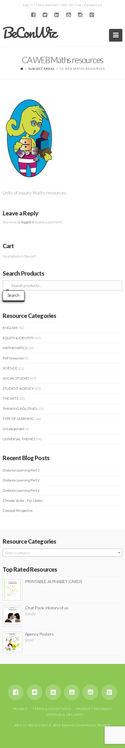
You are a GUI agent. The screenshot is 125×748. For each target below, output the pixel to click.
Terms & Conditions (51, 709)
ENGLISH (10, 328)
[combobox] (63, 553)
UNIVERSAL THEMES (19, 439)
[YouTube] (68, 15)
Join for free (71, 5)
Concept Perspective (18, 510)
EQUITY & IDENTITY (18, 338)
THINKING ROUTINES (20, 408)
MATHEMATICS (15, 348)
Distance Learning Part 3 (21, 470)
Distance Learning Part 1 (21, 490)
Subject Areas (41, 68)
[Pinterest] (92, 15)
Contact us (93, 5)
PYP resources (13, 358)
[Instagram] (80, 15)
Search (13, 295)
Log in (28, 5)
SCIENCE (10, 368)
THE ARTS (10, 398)
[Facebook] (33, 15)
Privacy (20, 709)
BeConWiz (29, 32)
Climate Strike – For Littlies (23, 500)
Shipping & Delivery (65, 714)
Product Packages (94, 709)
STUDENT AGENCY (18, 388)
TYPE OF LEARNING (18, 418)
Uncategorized (13, 429)
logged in (27, 222)
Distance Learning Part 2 (21, 480)
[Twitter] (45, 15)
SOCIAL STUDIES (16, 378)
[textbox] (62, 553)
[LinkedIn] (56, 15)
